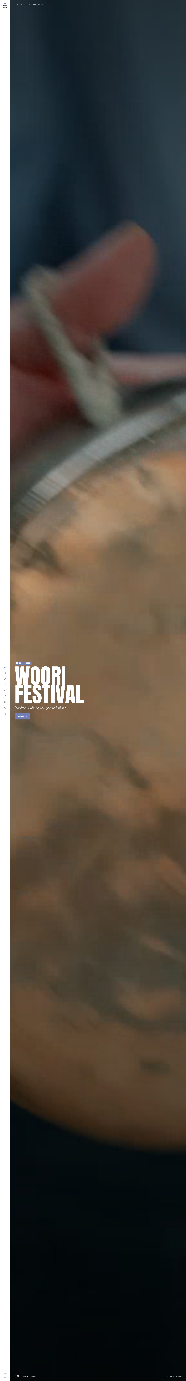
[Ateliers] (5, 696)
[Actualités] (5, 684)
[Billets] (5, 690)
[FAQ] (5, 713)
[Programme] (5, 673)
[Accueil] (5, 667)
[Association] (5, 707)
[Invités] (5, 678)
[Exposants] (5, 702)
